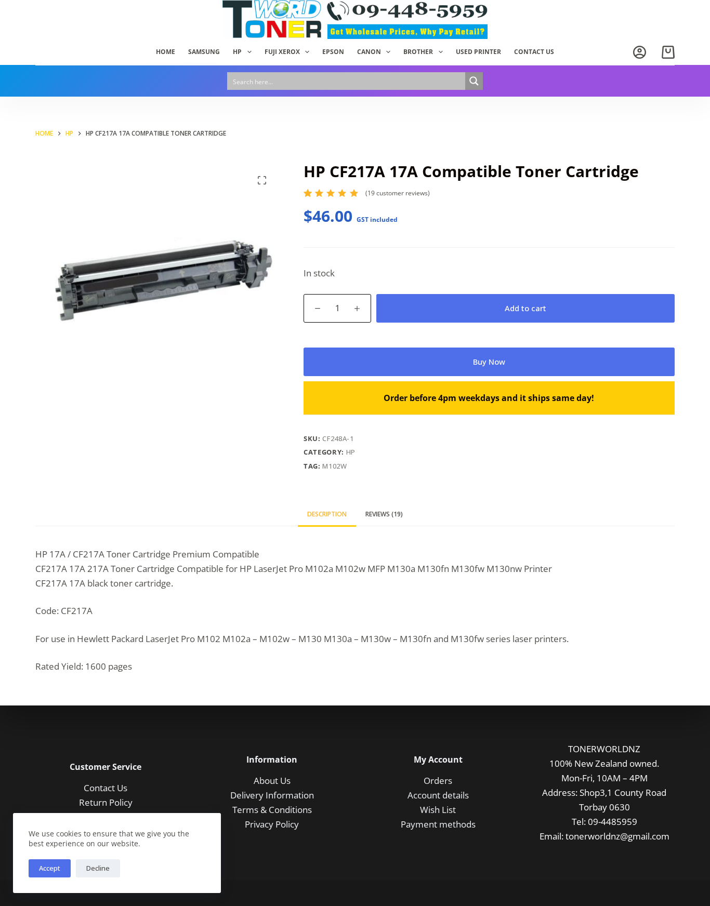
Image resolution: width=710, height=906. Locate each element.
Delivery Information (272, 795)
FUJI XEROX (282, 51)
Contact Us (105, 788)
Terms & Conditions (272, 810)
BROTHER (418, 51)
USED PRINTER (478, 51)
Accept (49, 868)
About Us (272, 781)
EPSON (333, 51)
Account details (438, 795)
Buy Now (489, 361)
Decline (98, 868)
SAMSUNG (204, 51)
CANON (369, 51)
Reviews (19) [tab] (384, 514)
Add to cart (525, 308)
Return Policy (106, 802)
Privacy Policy (272, 824)
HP (237, 51)
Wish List (438, 810)
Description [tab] (327, 514)
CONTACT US (534, 51)
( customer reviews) (397, 193)
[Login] (639, 52)
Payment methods (438, 824)
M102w (334, 466)
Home (165, 51)
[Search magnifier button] (474, 81)
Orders (438, 781)
